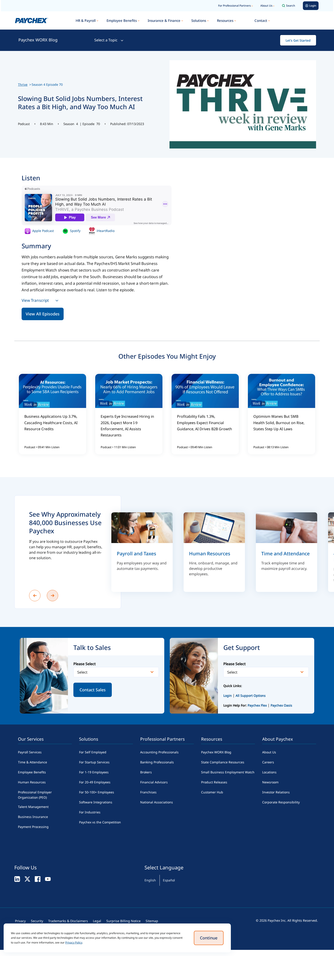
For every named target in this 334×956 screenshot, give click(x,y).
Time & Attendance (32, 762)
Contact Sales (93, 689)
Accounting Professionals (159, 752)
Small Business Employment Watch (227, 772)
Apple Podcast (42, 231)
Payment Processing (33, 827)
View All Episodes (43, 314)
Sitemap (152, 921)
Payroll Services (30, 752)
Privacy (20, 921)
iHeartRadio (105, 231)
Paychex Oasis (281, 705)
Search (290, 6)
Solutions (198, 20)
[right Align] (52, 595)
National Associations (156, 802)
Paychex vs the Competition (100, 822)
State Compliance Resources (222, 762)
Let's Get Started (298, 40)
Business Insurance (33, 817)
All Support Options (251, 695)
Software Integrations (95, 802)
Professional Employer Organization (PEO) (35, 795)
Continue (208, 938)
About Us (266, 6)
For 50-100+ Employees (96, 792)
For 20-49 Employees (94, 782)
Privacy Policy (73, 942)
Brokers (146, 772)
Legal (97, 921)
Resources (225, 20)
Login (227, 695)
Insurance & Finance (164, 20)
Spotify (74, 231)
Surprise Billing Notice (123, 921)
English (150, 880)
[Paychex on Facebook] (37, 879)
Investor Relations (276, 792)
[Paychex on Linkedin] (17, 879)
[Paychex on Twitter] (27, 879)
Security (37, 921)
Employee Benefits (122, 20)
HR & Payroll (86, 20)
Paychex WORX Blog (37, 40)
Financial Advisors (154, 782)
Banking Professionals (157, 762)
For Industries (89, 812)
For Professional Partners (234, 6)
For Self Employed (92, 752)
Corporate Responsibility (281, 802)
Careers (268, 762)
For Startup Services (94, 762)
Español (169, 880)
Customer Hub (212, 792)
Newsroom (270, 782)
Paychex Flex (258, 705)
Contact (260, 20)
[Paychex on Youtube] (48, 879)
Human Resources (32, 782)
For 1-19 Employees (94, 772)
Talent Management (33, 807)
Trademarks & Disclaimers (68, 921)
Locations (269, 772)
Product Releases (214, 782)
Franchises (148, 792)
